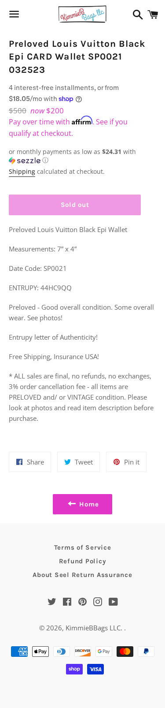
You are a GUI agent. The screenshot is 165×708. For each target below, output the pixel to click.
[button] (75, 156)
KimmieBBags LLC (93, 627)
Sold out (75, 205)
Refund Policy (82, 561)
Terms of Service (82, 547)
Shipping (22, 171)
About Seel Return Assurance (82, 575)
